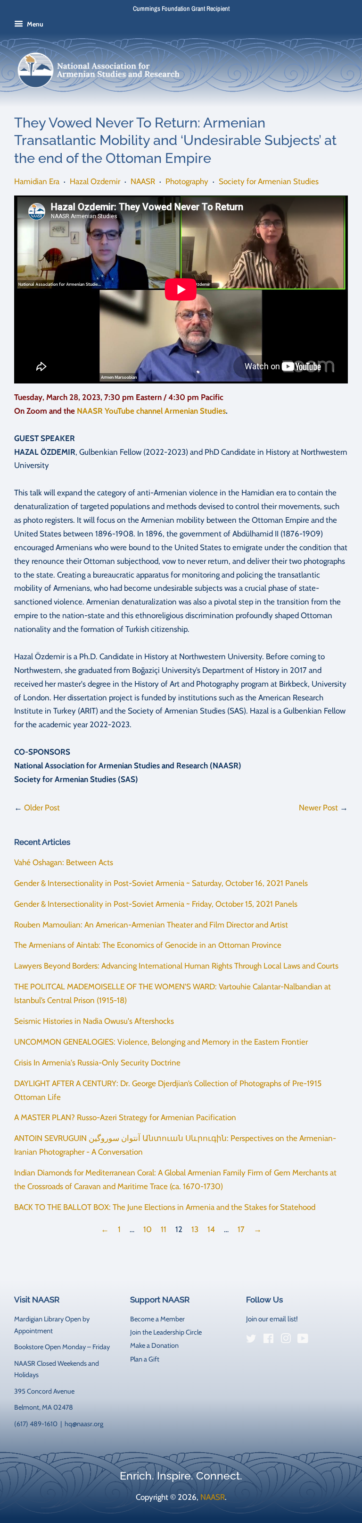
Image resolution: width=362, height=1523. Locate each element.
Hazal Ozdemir (95, 181)
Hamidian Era (36, 181)
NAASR (143, 181)
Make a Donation (154, 1345)
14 (211, 1229)
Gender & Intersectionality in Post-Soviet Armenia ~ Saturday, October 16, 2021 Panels (161, 883)
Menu (34, 24)
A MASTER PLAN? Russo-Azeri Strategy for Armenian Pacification (125, 1117)
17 (241, 1229)
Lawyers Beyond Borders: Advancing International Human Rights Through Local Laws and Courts (176, 965)
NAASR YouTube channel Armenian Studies (151, 411)
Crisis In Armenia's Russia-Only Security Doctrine (97, 1062)
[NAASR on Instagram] (285, 1340)
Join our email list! (272, 1319)
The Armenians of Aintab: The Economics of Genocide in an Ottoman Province (147, 945)
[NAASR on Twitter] (251, 1340)
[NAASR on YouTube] (302, 1340)
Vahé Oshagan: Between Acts (63, 862)
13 (194, 1229)
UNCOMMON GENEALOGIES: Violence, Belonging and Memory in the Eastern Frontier (161, 1042)
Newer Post (318, 807)
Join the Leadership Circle (166, 1332)
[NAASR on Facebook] (268, 1340)
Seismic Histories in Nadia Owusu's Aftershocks (94, 1021)
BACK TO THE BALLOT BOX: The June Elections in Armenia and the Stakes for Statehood (164, 1207)
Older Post (42, 807)
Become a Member (157, 1319)
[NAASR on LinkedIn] (320, 1340)
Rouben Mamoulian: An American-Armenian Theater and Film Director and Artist (151, 924)
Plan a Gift (144, 1359)
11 (163, 1229)
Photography (186, 181)
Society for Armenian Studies (269, 181)
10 (147, 1229)
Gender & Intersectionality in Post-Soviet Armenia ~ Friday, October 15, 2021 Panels (155, 904)
